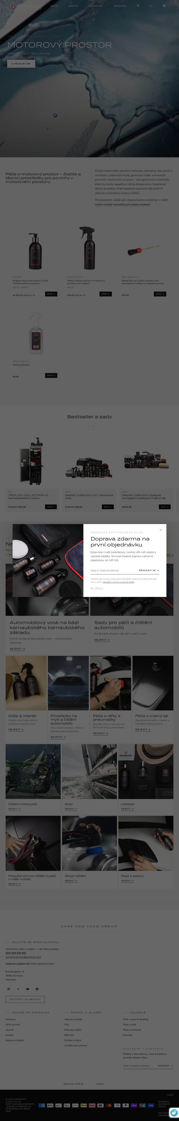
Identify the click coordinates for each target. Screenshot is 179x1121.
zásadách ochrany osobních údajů (118, 582)
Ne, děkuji (97, 588)
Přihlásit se (147, 570)
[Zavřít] (160, 530)
